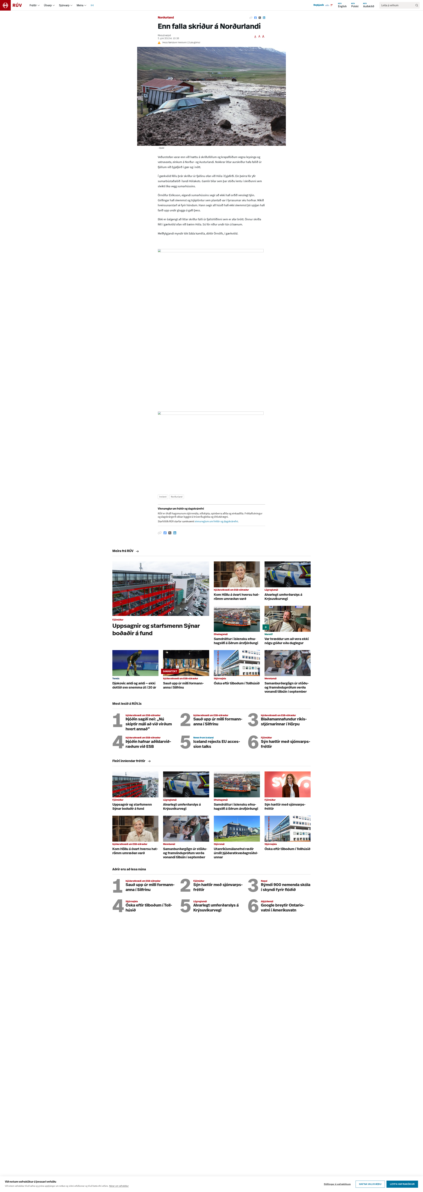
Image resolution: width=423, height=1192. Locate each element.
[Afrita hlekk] (250, 18)
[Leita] (416, 5)
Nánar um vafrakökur (119, 1186)
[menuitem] (38, 5)
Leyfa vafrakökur (402, 1184)
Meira (80, 5)
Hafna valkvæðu (370, 1184)
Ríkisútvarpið (164, 35)
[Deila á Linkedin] (264, 18)
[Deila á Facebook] (255, 18)
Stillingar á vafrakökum (337, 1184)
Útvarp (48, 5)
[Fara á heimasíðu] (14, 5)
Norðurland (166, 17)
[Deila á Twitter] (260, 18)
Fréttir (33, 5)
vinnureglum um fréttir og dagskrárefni (216, 521)
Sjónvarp (64, 5)
